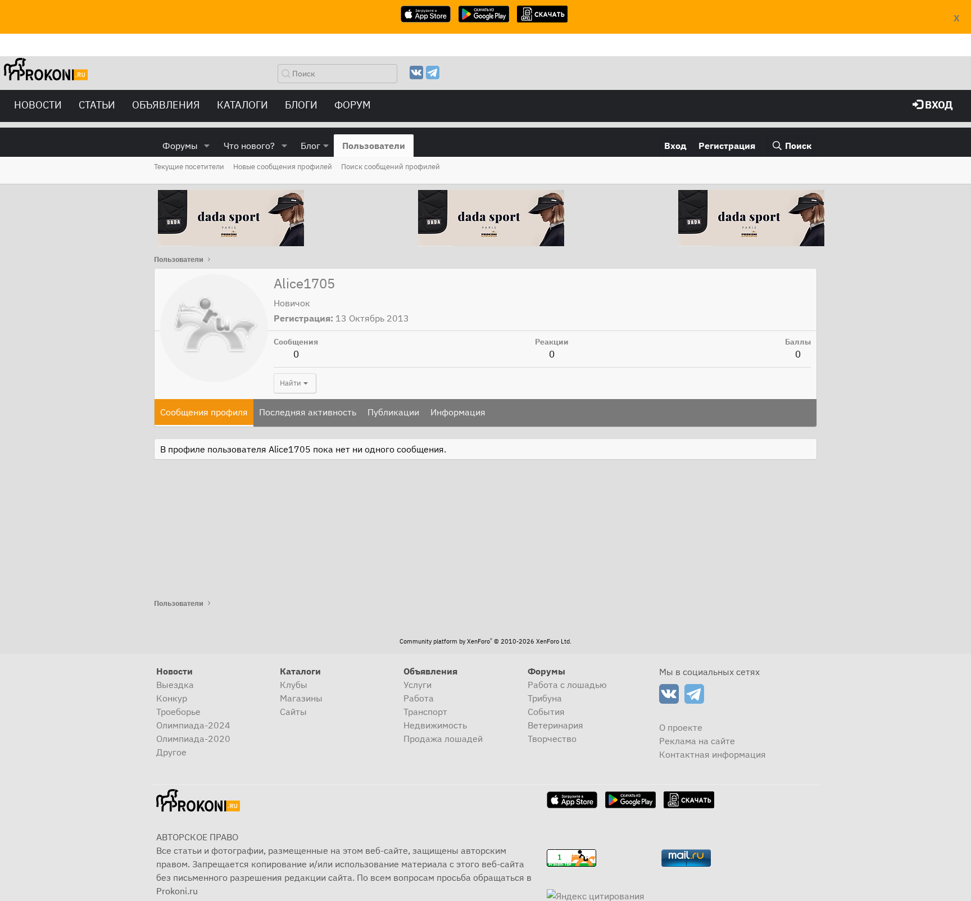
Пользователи (373, 145)
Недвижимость (435, 725)
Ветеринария (555, 725)
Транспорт (425, 711)
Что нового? (249, 145)
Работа (418, 698)
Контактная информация (712, 754)
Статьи (97, 104)
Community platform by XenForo (485, 641)
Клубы (293, 684)
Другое (171, 752)
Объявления (166, 104)
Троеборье (178, 711)
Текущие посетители (189, 166)
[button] (207, 145)
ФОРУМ (352, 104)
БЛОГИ (301, 104)
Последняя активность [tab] (307, 412)
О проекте (680, 727)
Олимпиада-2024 (193, 725)
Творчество (552, 738)
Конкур (171, 698)
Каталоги (242, 104)
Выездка (175, 684)
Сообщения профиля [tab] (204, 412)
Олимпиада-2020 (193, 738)
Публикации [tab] (393, 412)
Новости (38, 104)
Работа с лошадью (567, 684)
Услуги (417, 684)
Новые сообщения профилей (282, 166)
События (546, 711)
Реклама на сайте (697, 740)
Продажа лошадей (443, 738)
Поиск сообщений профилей (390, 166)
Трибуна (545, 698)
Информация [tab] (458, 412)
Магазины (301, 698)
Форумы (180, 145)
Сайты (293, 711)
